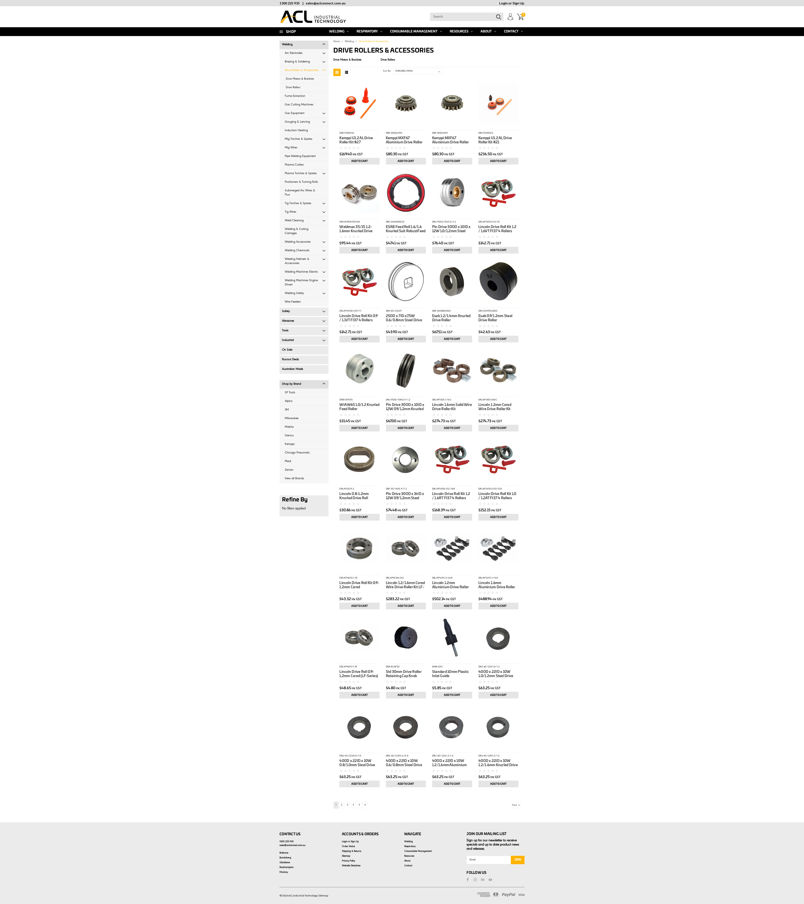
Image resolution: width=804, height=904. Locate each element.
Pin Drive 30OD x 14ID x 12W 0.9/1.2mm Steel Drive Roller (405, 496)
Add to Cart (359, 161)
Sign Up (518, 3)
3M (287, 410)
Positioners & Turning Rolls (301, 182)
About (486, 31)
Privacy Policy (348, 861)
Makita (289, 427)
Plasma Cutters (294, 165)
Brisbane (284, 853)
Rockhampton (287, 867)
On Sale (287, 350)
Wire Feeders (293, 302)
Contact (511, 31)
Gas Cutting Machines (299, 104)
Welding (336, 31)
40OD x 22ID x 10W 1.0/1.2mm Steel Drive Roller (495, 674)
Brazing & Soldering (297, 61)
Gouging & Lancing (297, 122)
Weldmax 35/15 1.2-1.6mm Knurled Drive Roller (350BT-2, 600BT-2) (358, 229)
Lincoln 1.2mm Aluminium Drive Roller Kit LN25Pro (450, 585)
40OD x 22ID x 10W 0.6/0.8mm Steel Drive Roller (404, 763)
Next (515, 805)
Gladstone (285, 862)
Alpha (288, 401)
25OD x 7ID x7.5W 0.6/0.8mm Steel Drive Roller (404, 318)
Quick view (359, 103)
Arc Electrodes (294, 53)
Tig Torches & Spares (298, 203)
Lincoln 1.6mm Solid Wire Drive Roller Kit (452, 407)
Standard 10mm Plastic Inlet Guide (450, 674)
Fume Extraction (295, 96)
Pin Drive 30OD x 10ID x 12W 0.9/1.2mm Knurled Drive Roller (405, 407)
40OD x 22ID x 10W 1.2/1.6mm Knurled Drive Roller (498, 763)
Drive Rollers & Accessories (301, 70)
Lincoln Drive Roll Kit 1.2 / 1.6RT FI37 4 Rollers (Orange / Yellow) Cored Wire (451, 496)
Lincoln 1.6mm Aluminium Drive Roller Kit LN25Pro (496, 585)
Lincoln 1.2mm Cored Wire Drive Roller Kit (494, 407)
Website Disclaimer (351, 866)
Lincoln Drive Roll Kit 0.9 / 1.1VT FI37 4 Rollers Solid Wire (358, 318)
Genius (289, 435)
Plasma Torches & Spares (301, 173)
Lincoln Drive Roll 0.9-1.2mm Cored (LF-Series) (358, 674)
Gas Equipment (294, 113)
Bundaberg (285, 858)
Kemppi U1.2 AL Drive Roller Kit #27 (356, 140)
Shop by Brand (291, 384)
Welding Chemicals (297, 250)
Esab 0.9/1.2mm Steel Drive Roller (495, 318)
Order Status (348, 846)
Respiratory (367, 31)
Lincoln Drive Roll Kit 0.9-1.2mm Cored (359, 585)
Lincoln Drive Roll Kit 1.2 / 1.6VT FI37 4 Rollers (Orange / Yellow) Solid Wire (497, 229)
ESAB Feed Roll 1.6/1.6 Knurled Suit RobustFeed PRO (406, 229)
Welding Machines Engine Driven (301, 282)
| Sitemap (323, 895)
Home (336, 41)
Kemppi (290, 444)
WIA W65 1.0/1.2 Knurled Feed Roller (359, 407)
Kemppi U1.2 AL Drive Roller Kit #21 (495, 140)
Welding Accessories (298, 242)
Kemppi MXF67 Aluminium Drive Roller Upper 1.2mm (450, 140)
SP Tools (290, 392)
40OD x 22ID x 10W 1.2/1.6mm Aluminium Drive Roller (449, 763)
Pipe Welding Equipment (300, 156)
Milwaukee (291, 418)
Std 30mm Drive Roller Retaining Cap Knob (403, 674)
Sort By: (387, 71)
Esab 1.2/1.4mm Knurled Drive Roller (451, 318)
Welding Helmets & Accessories (297, 261)
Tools (285, 330)
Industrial (288, 340)
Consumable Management (414, 31)
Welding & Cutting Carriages (296, 231)
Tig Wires (290, 212)
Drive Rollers (293, 87)
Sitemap (346, 856)
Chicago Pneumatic (297, 453)
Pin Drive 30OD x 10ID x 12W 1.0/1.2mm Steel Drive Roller (451, 229)
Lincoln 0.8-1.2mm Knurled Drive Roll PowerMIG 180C (354, 496)
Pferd (288, 461)
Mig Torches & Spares (298, 139)
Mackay (284, 872)
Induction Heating (296, 130)
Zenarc (289, 470)
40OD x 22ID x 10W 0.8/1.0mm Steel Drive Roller (357, 763)
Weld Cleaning (294, 220)
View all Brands (294, 478)
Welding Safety (294, 293)
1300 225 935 (290, 3)
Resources (459, 31)
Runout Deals (290, 359)
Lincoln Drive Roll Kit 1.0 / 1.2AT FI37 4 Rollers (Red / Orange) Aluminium (497, 496)
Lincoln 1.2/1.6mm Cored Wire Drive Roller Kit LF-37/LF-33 (405, 585)
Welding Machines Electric (301, 272)
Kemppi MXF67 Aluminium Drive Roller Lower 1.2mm (404, 140)
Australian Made (292, 369)
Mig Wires (291, 147)
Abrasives (288, 321)
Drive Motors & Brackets (300, 79)
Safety (286, 311)
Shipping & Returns (351, 851)
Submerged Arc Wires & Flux (300, 193)
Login (503, 3)
